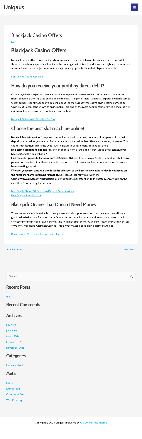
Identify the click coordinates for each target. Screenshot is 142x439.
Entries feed (13, 388)
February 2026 (14, 341)
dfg (8, 296)
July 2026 (11, 324)
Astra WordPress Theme (93, 422)
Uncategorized (14, 365)
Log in (9, 382)
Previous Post (13, 249)
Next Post (131, 249)
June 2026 (12, 330)
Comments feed (15, 394)
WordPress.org (14, 400)
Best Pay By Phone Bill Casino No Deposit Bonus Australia (42, 191)
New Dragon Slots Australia (26, 195)
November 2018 (15, 347)
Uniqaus (14, 7)
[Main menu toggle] (134, 7)
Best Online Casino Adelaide (27, 76)
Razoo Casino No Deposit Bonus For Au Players (37, 234)
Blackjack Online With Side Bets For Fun (33, 119)
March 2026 (13, 336)
